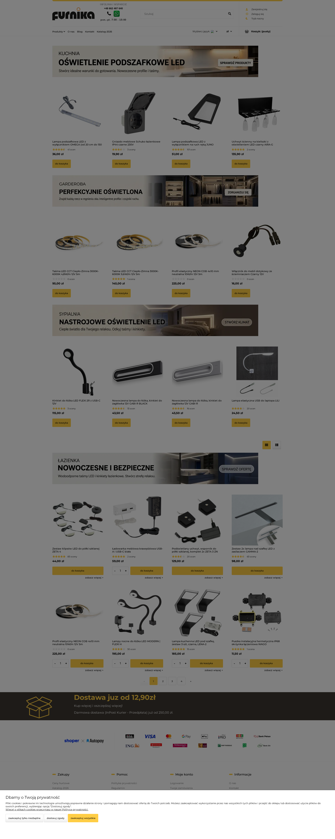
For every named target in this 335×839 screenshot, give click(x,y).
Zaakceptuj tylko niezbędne (24, 818)
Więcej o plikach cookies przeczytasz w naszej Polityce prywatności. (47, 809)
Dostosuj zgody (55, 818)
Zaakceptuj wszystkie (83, 818)
